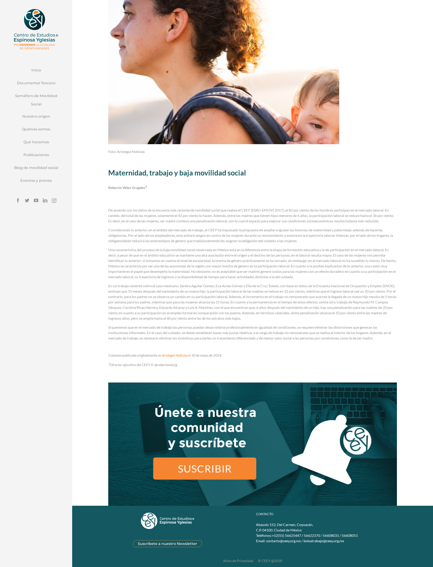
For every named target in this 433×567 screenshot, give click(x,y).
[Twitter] (27, 200)
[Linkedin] (45, 200)
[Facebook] (18, 200)
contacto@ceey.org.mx (283, 541)
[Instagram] (54, 200)
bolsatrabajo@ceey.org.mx (324, 541)
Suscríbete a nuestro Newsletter (167, 544)
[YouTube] (36, 200)
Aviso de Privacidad (238, 560)
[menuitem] (36, 70)
